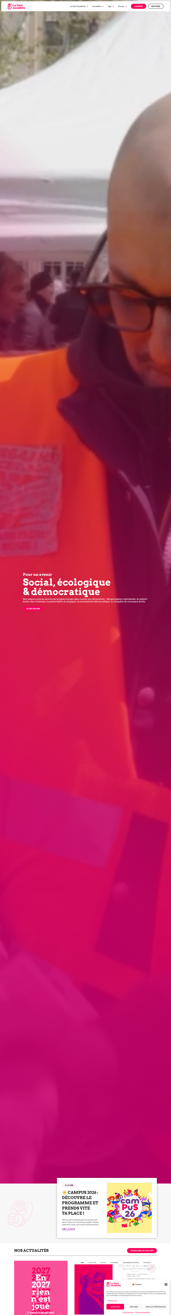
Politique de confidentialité (142, 1312)
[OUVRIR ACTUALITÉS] (103, 6)
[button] (166, 1284)
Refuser (134, 1307)
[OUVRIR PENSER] (126, 6)
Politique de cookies (128, 1312)
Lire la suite (68, 1229)
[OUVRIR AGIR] (113, 6)
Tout (82, 1262)
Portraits (147, 1262)
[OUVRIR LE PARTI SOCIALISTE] (87, 6)
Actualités (92, 1262)
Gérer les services (112, 1300)
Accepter (115, 1307)
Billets (103, 1262)
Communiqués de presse (131, 1262)
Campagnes (114, 1262)
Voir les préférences (155, 1307)
